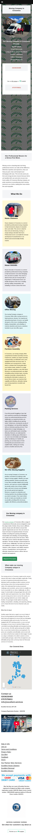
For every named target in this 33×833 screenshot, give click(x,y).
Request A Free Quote (10, 558)
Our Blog (4, 754)
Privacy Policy (6, 752)
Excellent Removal (7, 768)
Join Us (3, 747)
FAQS (3, 760)
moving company (9, 522)
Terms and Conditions (9, 749)
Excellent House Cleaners (10, 765)
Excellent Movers (7, 771)
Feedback (4, 757)
